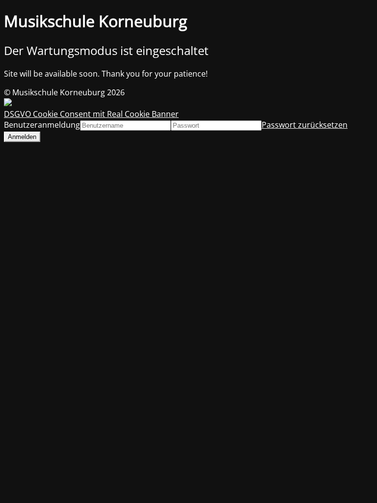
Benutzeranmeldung (42, 124)
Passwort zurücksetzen (305, 124)
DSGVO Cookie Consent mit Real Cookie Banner (91, 114)
